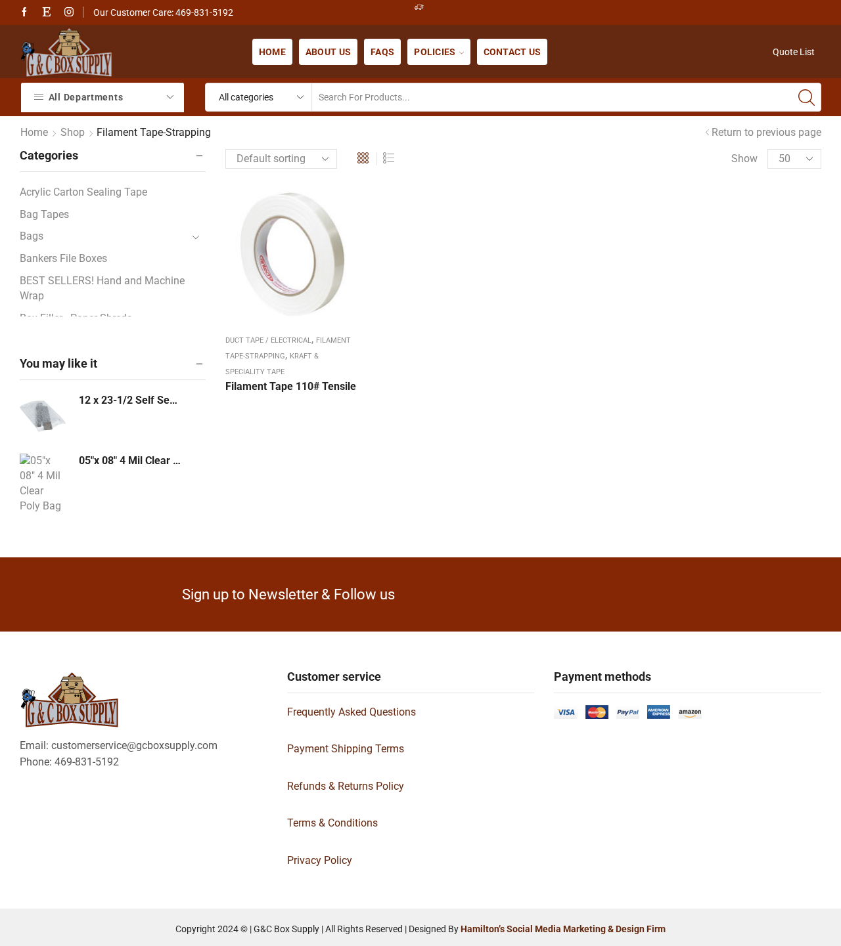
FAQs (382, 52)
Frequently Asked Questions (351, 712)
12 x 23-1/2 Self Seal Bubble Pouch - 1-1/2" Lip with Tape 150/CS (131, 400)
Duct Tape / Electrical (268, 340)
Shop (72, 132)
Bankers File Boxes (63, 258)
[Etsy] (46, 12)
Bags (31, 236)
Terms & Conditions (332, 823)
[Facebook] (24, 12)
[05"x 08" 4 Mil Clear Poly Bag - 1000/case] (43, 486)
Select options (292, 258)
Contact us (512, 52)
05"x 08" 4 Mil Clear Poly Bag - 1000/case (131, 460)
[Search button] (807, 97)
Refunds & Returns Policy (345, 786)
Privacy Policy (319, 860)
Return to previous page (766, 132)
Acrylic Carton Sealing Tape (83, 192)
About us (328, 52)
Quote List (794, 52)
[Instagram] (69, 12)
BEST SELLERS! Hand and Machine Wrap (102, 288)
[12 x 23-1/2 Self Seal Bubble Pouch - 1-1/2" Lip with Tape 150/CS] (43, 416)
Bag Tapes (44, 214)
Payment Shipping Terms (345, 748)
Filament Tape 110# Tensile (290, 386)
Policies (434, 52)
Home (272, 52)
